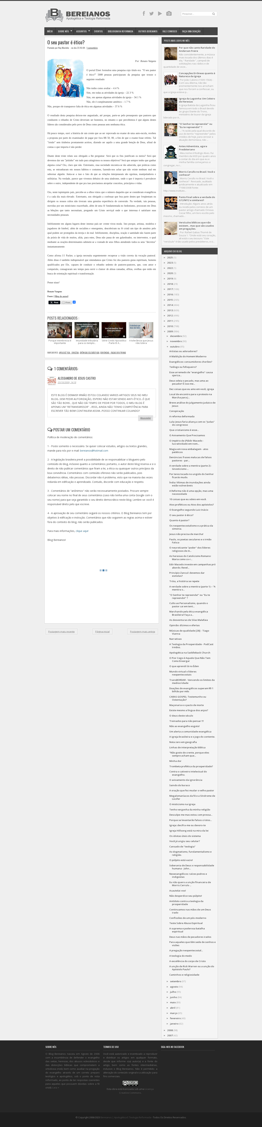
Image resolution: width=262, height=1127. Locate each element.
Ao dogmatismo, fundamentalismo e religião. (190, 853)
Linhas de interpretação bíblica (187, 747)
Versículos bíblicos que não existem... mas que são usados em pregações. (196, 225)
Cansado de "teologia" (182, 846)
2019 (170, 278)
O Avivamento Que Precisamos (187, 435)
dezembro (176, 336)
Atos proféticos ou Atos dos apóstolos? (191, 504)
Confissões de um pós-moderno (187, 918)
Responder (145, 418)
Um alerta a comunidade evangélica (190, 731)
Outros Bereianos (147, 31)
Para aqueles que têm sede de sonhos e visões (192, 943)
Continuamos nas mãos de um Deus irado (190, 911)
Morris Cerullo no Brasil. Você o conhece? (197, 173)
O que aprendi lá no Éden (184, 666)
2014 (170, 305)
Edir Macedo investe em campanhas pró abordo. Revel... (192, 566)
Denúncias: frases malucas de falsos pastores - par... (190, 459)
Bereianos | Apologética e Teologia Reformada (126, 1117)
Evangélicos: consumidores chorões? (190, 361)
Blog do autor (61, 296)
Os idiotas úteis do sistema (185, 836)
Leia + (55, 1087)
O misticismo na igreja (182, 804)
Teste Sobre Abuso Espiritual (186, 923)
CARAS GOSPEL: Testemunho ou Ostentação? (187, 698)
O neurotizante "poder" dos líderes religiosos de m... (189, 549)
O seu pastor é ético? (66, 42)
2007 (170, 1035)
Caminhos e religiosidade (184, 974)
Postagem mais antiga (142, 631)
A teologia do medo (180, 955)
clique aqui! (82, 531)
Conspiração (176, 411)
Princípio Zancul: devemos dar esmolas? (187, 574)
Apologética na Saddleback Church (189, 652)
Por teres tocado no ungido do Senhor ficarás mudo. (191, 475)
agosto (174, 986)
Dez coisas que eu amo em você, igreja (191, 389)
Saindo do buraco (179, 785)
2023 (170, 262)
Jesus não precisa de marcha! (186, 534)
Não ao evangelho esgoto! (184, 726)
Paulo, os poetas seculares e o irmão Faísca (190, 541)
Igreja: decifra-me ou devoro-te (187, 825)
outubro (174, 346)
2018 (170, 283)
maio (173, 1002)
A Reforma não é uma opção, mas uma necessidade (191, 492)
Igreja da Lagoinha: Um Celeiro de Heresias (197, 100)
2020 (170, 273)
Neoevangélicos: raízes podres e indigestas (188, 875)
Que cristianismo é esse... (184, 430)
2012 (170, 315)
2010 (170, 326)
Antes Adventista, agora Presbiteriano (193, 148)
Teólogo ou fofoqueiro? (183, 367)
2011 (170, 320)
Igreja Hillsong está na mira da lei (189, 830)
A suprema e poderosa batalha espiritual (187, 930)
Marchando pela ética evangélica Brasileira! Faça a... (188, 613)
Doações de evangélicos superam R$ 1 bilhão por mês (191, 690)
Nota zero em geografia (183, 742)
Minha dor (175, 761)
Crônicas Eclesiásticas (89, 352)
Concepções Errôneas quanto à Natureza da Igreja (197, 75)
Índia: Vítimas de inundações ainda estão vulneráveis (189, 484)
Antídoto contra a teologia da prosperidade (186, 903)
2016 (170, 294)
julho (173, 991)
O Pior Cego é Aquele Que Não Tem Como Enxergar (189, 659)
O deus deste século (181, 715)
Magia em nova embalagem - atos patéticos (188, 450)
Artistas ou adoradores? (183, 351)
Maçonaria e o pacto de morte (186, 705)
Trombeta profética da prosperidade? (191, 766)
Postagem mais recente (61, 631)
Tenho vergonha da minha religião (189, 809)
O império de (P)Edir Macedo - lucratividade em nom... (186, 442)
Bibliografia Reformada (120, 31)
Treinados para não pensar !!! (186, 721)
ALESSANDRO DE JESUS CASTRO (77, 378)
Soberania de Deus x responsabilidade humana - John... (191, 867)
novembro (176, 341)
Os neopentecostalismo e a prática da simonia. (191, 527)
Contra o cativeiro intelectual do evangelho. (188, 773)
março (173, 1013)
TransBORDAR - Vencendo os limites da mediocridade (192, 681)
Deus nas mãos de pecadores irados (190, 936)
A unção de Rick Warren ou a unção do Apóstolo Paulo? (191, 968)
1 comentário (92, 47)
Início (50, 31)
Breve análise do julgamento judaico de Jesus (192, 404)
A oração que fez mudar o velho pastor (191, 790)
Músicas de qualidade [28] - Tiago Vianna (189, 632)
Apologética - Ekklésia (69, 352)
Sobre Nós (63, 31)
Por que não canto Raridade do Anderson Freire (197, 49)
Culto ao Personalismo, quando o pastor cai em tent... (188, 605)
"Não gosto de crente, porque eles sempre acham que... (189, 754)
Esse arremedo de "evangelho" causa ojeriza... (191, 374)
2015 (170, 299)
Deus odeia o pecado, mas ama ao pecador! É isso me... (188, 382)
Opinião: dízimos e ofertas (184, 625)
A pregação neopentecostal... (186, 950)
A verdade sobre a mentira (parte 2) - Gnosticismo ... (190, 467)
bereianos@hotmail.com (94, 450)
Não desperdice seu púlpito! (185, 895)
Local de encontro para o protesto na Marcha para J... (190, 396)
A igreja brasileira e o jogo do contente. (192, 736)
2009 (170, 331)
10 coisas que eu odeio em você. (187, 499)
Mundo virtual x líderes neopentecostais (182, 673)
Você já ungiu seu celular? (184, 841)
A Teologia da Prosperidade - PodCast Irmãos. (191, 646)
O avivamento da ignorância (185, 780)
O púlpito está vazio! (181, 860)
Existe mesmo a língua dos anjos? (188, 710)
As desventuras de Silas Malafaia (188, 620)
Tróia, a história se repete (184, 581)
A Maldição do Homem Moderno (187, 356)
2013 (170, 310)
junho (173, 997)
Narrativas (175, 638)
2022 (170, 268)
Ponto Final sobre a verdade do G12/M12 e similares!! (197, 199)
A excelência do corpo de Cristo (187, 961)
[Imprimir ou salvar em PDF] (66, 303)
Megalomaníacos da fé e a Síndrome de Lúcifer (192, 797)
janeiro (174, 1023)
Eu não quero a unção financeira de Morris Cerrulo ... (190, 884)
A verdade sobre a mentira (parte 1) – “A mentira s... (192, 588)
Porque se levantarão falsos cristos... (190, 820)
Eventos (98, 31)
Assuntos (81, 31)
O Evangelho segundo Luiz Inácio (188, 509)
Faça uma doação (191, 31)
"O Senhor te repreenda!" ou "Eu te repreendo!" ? (195, 125)
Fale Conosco (170, 31)
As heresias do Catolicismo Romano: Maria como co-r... (190, 557)
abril (172, 1007)
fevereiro (175, 1018)
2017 (170, 289)
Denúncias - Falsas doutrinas (113, 352)
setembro (175, 981)
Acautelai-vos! (177, 890)
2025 (170, 257)
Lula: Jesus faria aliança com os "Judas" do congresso (192, 423)
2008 (170, 1030)
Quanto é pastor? (179, 520)
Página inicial (102, 631)
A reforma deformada (181, 416)
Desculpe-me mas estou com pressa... (190, 814)
